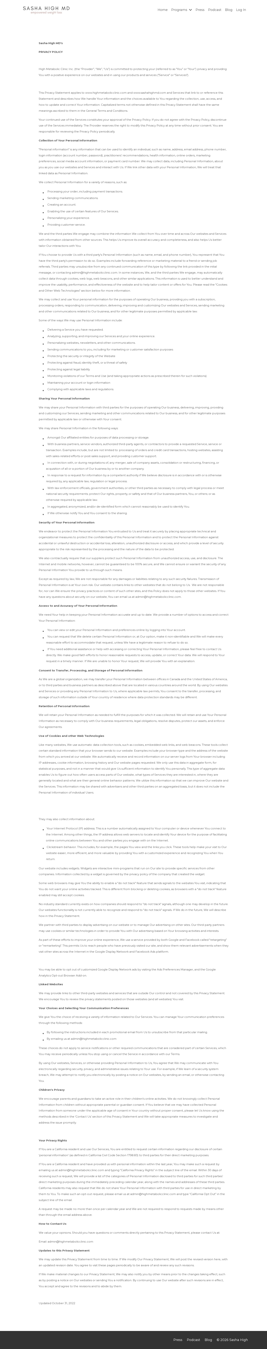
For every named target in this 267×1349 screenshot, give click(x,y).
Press (200, 10)
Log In (241, 10)
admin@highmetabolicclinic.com (158, 597)
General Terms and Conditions (106, 110)
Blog (228, 10)
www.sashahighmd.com (149, 92)
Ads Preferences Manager (175, 969)
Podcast (214, 10)
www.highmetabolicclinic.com (106, 92)
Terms (175, 1054)
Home (163, 10)
